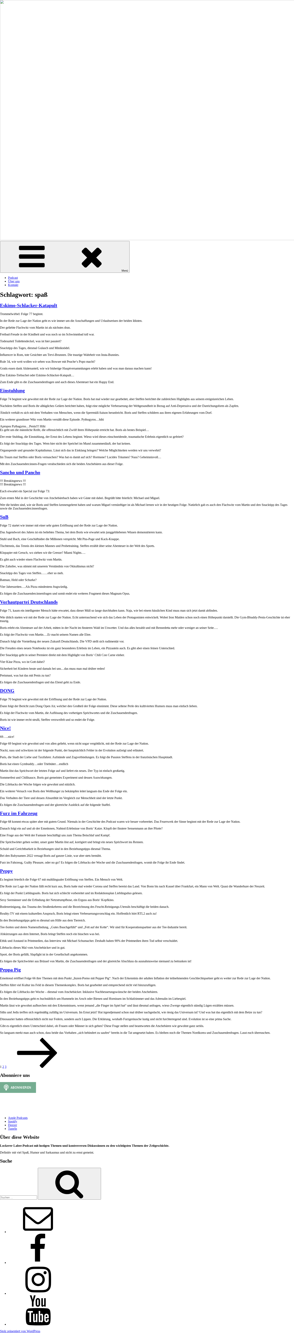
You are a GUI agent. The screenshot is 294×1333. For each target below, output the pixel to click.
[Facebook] (38, 1262)
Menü (125, 270)
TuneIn (12, 1128)
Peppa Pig (10, 969)
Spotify (12, 1121)
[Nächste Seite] (37, 1066)
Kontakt (13, 285)
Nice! (5, 728)
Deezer (12, 1125)
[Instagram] (38, 1293)
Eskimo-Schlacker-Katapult (28, 305)
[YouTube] (38, 1324)
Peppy (6, 871)
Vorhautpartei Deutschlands (29, 602)
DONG (7, 690)
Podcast (13, 277)
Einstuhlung (12, 390)
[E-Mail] (38, 1231)
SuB (4, 517)
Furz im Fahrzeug (18, 813)
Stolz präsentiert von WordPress (20, 1331)
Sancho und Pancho (20, 472)
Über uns (14, 281)
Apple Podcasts (18, 1118)
